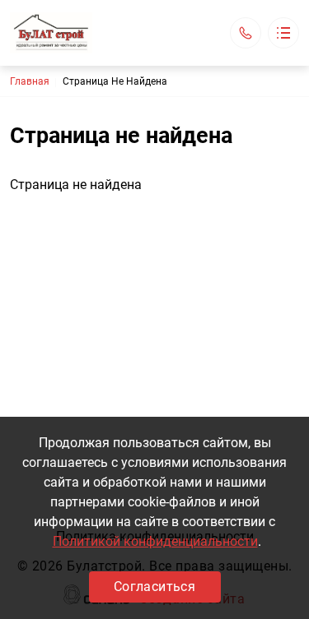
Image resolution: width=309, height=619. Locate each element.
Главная (29, 81)
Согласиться (154, 586)
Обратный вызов (245, 33)
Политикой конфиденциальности (155, 541)
